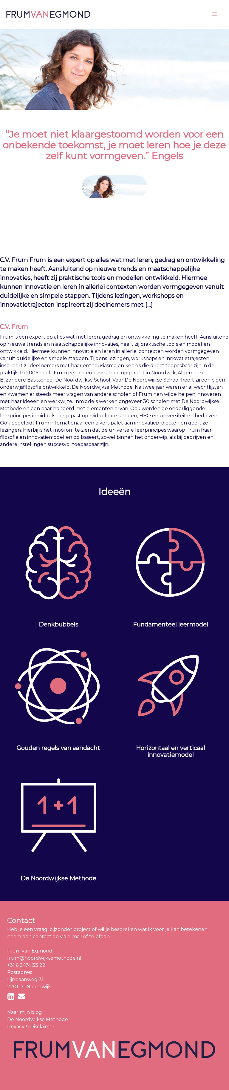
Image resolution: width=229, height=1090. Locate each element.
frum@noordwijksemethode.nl (44, 958)
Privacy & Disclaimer (31, 1026)
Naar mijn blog (24, 1012)
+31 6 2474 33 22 (26, 965)
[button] (214, 14)
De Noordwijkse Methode (37, 1019)
